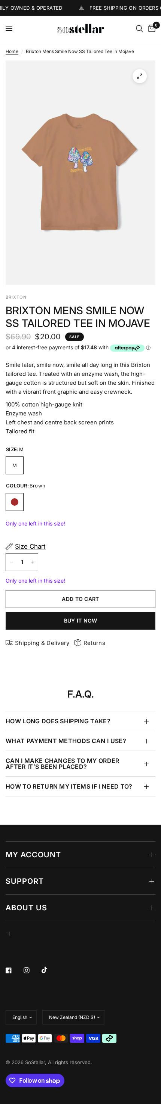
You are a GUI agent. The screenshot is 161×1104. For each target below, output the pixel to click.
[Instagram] (32, 970)
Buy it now (80, 620)
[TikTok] (50, 970)
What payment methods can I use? (66, 741)
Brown (15, 502)
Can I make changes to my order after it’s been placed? (62, 763)
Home (12, 51)
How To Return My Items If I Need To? (69, 786)
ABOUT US (26, 907)
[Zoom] (140, 76)
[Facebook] (14, 970)
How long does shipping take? (58, 721)
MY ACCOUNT (33, 854)
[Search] (139, 29)
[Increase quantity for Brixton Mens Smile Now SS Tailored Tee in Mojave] (32, 562)
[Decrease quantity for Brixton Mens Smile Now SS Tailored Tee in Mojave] (11, 562)
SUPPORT (25, 881)
